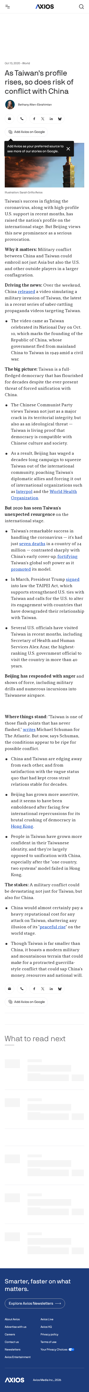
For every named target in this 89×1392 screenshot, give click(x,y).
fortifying (67, 557)
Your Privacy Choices (54, 1349)
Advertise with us (15, 1326)
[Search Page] (81, 6)
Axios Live (47, 1319)
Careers (10, 1334)
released (26, 292)
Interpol (24, 492)
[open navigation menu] (7, 6)
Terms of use (48, 1342)
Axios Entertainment (18, 1357)
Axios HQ (46, 1326)
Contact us (12, 1342)
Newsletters (12, 1349)
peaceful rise (53, 927)
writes (29, 730)
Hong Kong (22, 826)
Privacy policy (49, 1334)
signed (73, 579)
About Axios (12, 1319)
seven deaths (32, 544)
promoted (21, 569)
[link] (9, 119)
